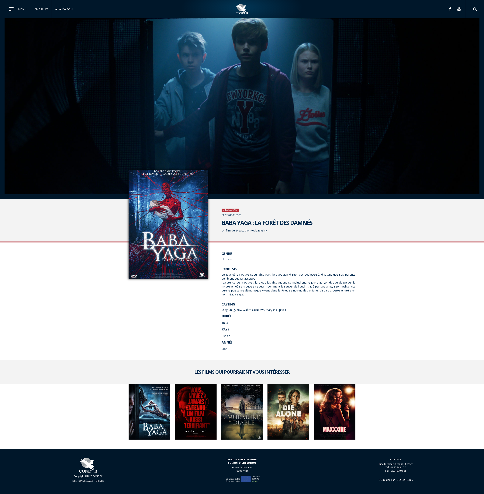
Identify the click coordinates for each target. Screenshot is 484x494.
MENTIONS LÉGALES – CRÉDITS (88, 480)
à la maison (64, 9)
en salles (41, 9)
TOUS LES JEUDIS (404, 480)
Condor (242, 9)
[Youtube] (458, 9)
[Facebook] (449, 9)
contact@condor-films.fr (399, 464)
